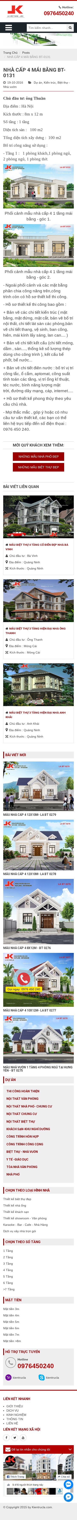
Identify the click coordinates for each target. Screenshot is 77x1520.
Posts (26, 52)
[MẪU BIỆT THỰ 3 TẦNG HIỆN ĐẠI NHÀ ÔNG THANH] (38, 600)
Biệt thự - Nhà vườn (22, 1151)
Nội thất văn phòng (22, 1098)
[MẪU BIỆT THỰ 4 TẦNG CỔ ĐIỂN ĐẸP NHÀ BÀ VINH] (38, 516)
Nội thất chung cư (21, 1114)
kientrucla (19, 1377)
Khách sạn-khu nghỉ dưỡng (28, 1129)
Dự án (38, 82)
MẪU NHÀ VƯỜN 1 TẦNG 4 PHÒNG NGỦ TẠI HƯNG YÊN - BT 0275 (38, 1069)
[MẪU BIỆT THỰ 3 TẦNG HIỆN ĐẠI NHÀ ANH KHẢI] (38, 684)
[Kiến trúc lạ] (6, 1437)
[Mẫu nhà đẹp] (23, 1437)
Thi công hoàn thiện (22, 1091)
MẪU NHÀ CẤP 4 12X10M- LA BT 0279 (29, 814)
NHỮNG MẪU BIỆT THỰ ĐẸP (38, 467)
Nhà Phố (13, 1174)
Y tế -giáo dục (17, 1159)
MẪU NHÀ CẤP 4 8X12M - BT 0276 (27, 948)
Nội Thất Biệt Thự (20, 1121)
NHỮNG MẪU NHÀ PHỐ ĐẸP (39, 456)
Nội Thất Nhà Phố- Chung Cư (29, 1106)
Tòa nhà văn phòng (21, 1167)
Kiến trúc (50, 82)
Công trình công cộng (24, 1144)
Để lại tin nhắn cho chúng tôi (31, 1449)
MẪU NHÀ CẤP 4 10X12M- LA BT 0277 (29, 1010)
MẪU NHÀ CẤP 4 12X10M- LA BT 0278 (29, 874)
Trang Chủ (10, 52)
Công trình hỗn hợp (22, 1136)
